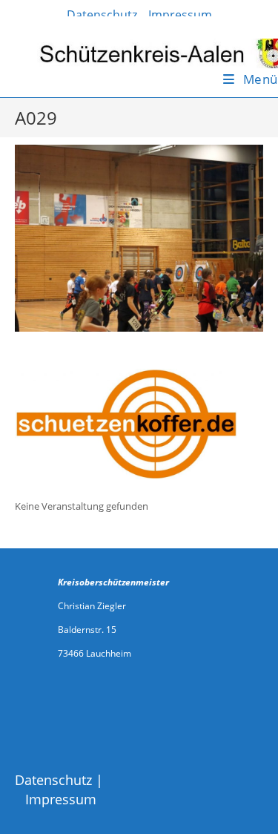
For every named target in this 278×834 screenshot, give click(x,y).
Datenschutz (53, 780)
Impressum (60, 799)
